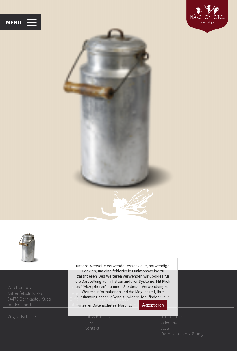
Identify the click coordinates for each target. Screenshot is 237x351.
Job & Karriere (97, 316)
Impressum (171, 316)
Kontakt (91, 328)
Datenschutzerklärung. (112, 305)
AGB (165, 328)
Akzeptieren (153, 305)
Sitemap (169, 322)
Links (88, 322)
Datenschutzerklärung (182, 334)
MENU (13, 22)
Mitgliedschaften (22, 316)
